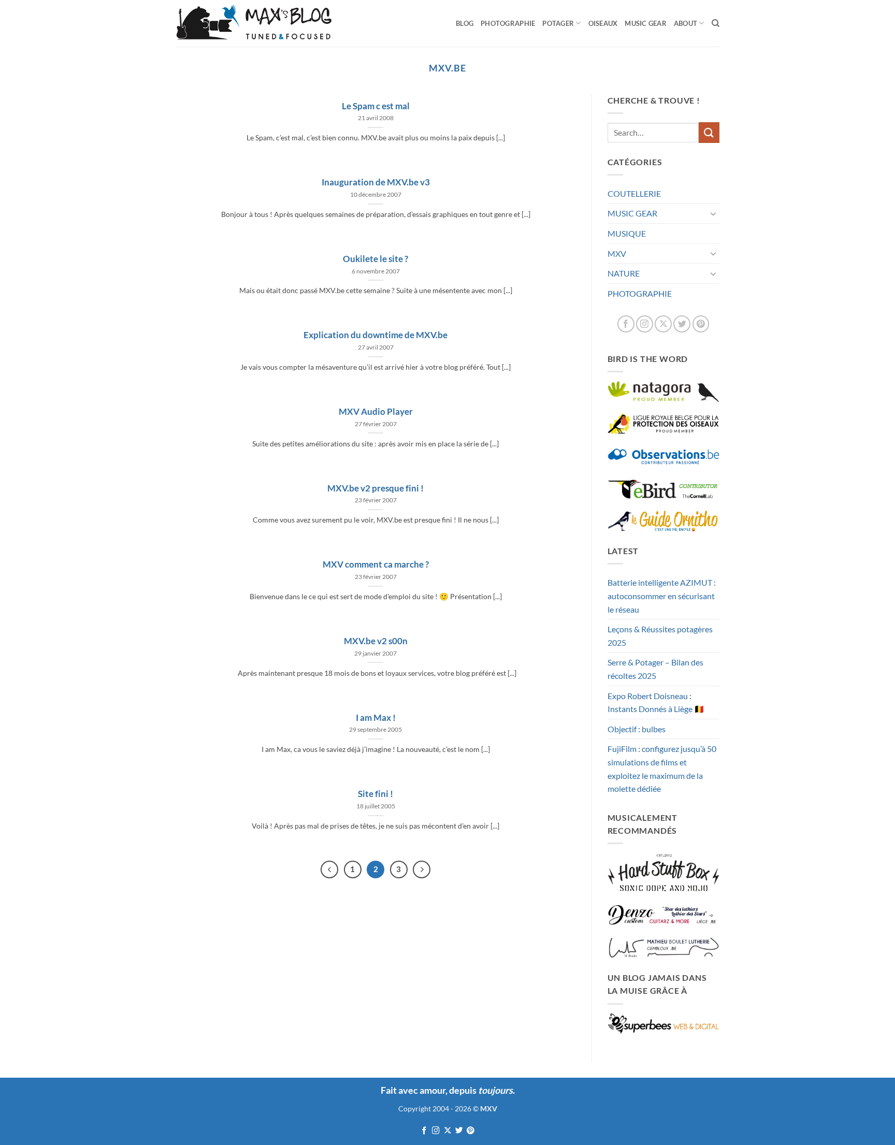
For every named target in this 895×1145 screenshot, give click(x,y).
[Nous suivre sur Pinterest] (701, 323)
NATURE (624, 273)
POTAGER (558, 23)
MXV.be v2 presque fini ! (375, 488)
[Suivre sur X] (663, 323)
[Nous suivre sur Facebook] (625, 323)
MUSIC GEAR (646, 23)
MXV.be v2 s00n (376, 641)
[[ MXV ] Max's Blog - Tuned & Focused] (254, 23)
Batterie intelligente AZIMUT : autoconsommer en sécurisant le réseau (662, 595)
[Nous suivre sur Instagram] (644, 323)
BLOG (464, 23)
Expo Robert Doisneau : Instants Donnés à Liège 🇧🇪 (656, 702)
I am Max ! (376, 718)
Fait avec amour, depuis (447, 1090)
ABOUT (685, 23)
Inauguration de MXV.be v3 (376, 182)
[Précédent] (329, 869)
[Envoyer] (709, 132)
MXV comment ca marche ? (376, 564)
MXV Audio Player (376, 412)
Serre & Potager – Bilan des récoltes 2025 (655, 668)
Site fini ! (375, 794)
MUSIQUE (627, 233)
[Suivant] (421, 869)
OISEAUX (603, 23)
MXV (617, 253)
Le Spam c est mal (376, 106)
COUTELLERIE (634, 193)
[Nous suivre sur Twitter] (681, 323)
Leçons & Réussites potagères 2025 (660, 635)
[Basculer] (713, 213)
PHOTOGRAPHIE (508, 23)
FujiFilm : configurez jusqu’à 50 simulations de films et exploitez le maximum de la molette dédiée (662, 768)
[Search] (715, 23)
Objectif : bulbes (637, 729)
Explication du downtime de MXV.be (375, 335)
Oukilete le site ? (375, 259)
